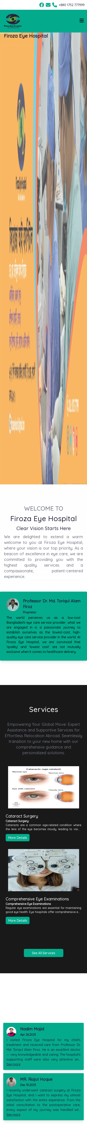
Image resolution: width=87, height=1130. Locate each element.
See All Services (43, 953)
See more (13, 1064)
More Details (17, 838)
